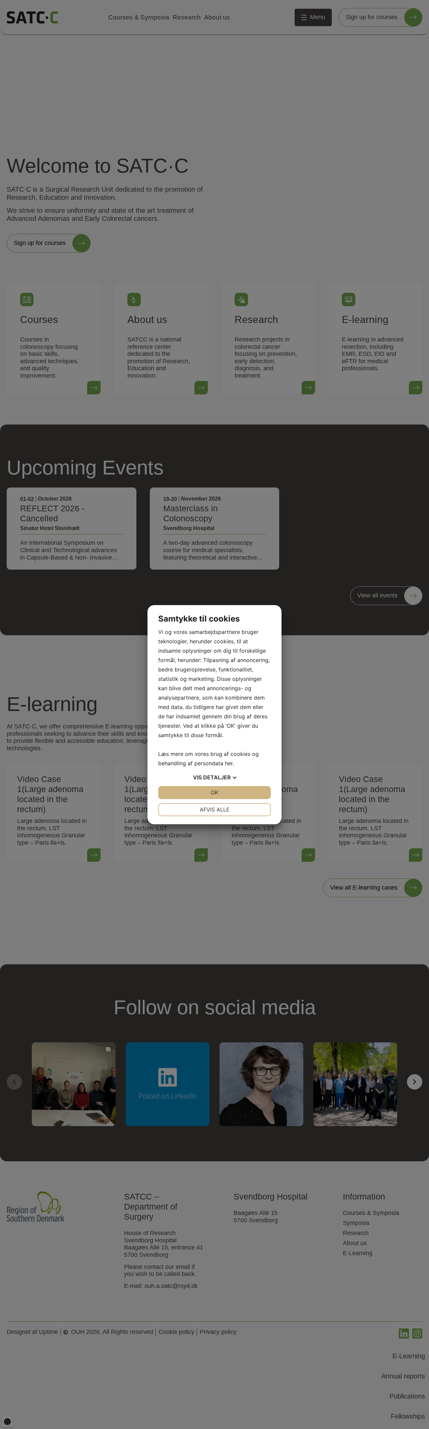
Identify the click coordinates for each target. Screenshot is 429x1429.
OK (214, 792)
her (229, 763)
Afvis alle (215, 809)
